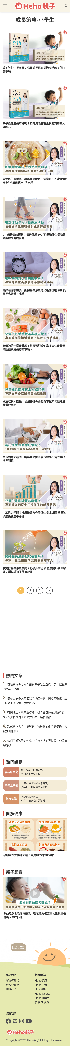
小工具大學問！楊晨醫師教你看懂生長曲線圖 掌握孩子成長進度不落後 (34, 514)
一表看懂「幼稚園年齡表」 (35, 783)
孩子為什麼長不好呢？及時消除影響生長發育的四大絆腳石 (34, 125)
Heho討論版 (42, 998)
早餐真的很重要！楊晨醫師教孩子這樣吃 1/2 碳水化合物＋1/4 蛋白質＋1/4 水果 (35, 180)
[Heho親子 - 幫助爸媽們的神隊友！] (35, 6)
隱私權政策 (12, 980)
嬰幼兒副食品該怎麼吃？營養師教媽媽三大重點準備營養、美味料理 (34, 915)
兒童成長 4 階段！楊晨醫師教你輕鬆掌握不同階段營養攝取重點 (34, 403)
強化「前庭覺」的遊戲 (33, 800)
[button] (5, 6)
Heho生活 (41, 985)
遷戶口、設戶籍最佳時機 (34, 787)
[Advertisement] (35, 635)
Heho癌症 (41, 989)
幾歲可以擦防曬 (29, 797)
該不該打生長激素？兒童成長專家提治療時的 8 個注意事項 (34, 69)
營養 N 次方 (42, 1002)
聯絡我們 (11, 989)
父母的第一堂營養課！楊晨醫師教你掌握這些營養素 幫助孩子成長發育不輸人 (34, 347)
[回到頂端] (18, 951)
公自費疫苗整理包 (30, 774)
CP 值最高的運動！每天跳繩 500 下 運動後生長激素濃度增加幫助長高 (34, 236)
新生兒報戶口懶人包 (32, 770)
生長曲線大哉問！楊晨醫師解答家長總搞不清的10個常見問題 (34, 459)
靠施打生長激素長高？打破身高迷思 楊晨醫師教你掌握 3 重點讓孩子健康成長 (34, 570)
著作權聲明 (12, 985)
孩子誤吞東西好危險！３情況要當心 (25, 855)
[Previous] (6, 838)
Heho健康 (41, 980)
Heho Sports (42, 993)
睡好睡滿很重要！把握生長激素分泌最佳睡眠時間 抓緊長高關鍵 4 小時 (34, 292)
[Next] (49, 590)
